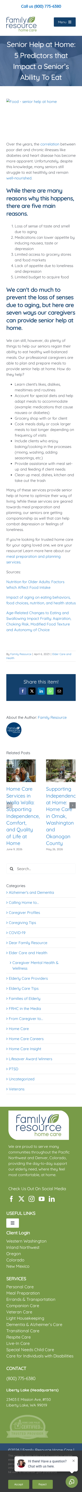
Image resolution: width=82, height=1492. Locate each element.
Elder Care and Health (28, 952)
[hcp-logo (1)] (27, 1416)
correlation (49, 144)
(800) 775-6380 (20, 1378)
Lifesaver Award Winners (30, 1058)
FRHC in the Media (25, 1008)
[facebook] (11, 1199)
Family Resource (20, 654)
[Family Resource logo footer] (38, 1112)
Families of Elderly (24, 998)
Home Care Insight (25, 1048)
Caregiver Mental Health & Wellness (35, 965)
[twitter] (21, 1199)
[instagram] (31, 1199)
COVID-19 (17, 932)
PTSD (13, 1068)
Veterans (16, 1089)
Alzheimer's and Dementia (31, 892)
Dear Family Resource (28, 942)
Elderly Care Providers (28, 978)
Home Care (19, 1028)
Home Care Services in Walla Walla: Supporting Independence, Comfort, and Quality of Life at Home (23, 816)
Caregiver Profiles (24, 912)
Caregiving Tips (22, 922)
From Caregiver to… (26, 1018)
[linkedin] (52, 1199)
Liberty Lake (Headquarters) (32, 1390)
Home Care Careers (26, 1038)
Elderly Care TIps (23, 988)
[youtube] (42, 1199)
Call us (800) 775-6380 (41, 6)
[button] (9, 805)
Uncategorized (21, 1079)
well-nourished (19, 178)
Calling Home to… (24, 902)
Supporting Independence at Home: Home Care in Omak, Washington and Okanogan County (62, 816)
